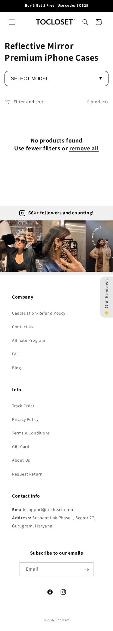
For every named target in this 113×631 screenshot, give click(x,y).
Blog (16, 367)
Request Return (27, 474)
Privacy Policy (25, 419)
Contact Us (22, 326)
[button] (12, 22)
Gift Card (20, 446)
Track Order (23, 405)
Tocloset (63, 620)
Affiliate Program (28, 340)
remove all (84, 148)
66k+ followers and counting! (61, 213)
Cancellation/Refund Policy (38, 313)
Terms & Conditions (31, 433)
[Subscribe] (86, 569)
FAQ (16, 354)
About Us (21, 460)
